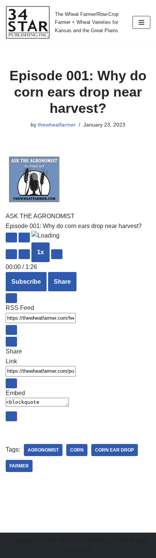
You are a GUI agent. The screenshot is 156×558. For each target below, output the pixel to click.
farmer (19, 466)
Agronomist (43, 450)
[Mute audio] (11, 254)
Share (62, 281)
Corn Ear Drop (114, 450)
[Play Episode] (11, 237)
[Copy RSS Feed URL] (11, 330)
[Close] (11, 298)
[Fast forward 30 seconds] (56, 254)
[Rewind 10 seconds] (24, 254)
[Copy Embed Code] (11, 416)
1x (40, 252)
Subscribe (26, 281)
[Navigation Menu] (141, 22)
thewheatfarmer (57, 125)
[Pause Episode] (24, 237)
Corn (77, 450)
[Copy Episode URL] (11, 383)
